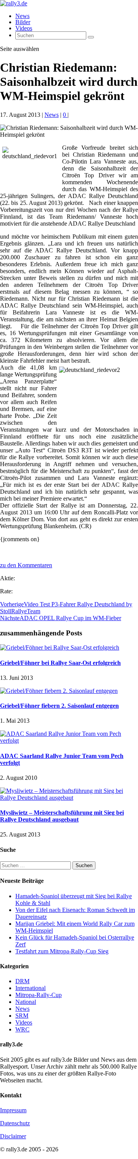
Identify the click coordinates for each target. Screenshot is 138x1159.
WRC (22, 1029)
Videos (23, 28)
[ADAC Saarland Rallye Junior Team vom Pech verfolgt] (69, 740)
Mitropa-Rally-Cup (38, 995)
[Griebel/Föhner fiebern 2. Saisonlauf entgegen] (59, 691)
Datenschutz (15, 1123)
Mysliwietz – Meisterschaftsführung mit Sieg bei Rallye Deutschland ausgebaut (62, 816)
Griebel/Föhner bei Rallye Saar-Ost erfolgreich (60, 663)
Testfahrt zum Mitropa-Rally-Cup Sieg (61, 951)
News (22, 16)
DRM (22, 981)
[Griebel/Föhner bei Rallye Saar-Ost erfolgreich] (59, 647)
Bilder (22, 22)
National (25, 1002)
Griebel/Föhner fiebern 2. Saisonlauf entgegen (59, 705)
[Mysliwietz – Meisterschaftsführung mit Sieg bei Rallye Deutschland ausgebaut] (69, 797)
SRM (21, 1015)
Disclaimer (13, 1136)
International (30, 988)
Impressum (13, 1110)
